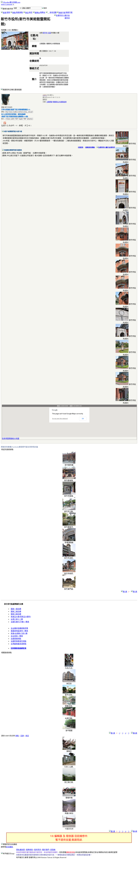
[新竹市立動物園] (69, 509)
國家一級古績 (16, 609)
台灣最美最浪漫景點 (18, 644)
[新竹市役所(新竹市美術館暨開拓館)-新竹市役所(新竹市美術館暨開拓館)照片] (122, 144)
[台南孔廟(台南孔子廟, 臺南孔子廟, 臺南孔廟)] (69, 716)
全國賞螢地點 (16, 639)
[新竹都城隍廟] (69, 478)
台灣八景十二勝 (17, 619)
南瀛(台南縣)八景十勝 (19, 633)
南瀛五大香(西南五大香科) (21, 617)
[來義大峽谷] (69, 811)
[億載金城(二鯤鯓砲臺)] (69, 704)
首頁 (8, 12)
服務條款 (29, 850)
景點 (17, 736)
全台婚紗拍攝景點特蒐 (19, 628)
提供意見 (37, 850)
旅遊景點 (19, 12)
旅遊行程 (69, 12)
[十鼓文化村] (69, 827)
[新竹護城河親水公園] (69, 525)
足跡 (22, 736)
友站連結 (9, 847)
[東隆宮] (69, 749)
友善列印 (112, 147)
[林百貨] (69, 681)
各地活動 (53, 12)
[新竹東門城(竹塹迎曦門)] (69, 587)
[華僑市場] (69, 796)
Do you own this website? (60, 418)
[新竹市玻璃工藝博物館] (69, 494)
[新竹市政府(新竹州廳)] (69, 571)
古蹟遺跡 (49, 102)
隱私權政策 (20, 850)
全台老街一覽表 (17, 636)
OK (83, 418)
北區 (49, 33)
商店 (30, 12)
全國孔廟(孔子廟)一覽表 (20, 622)
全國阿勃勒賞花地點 (18, 641)
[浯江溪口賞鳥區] (69, 780)
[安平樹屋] (69, 728)
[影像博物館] (69, 540)
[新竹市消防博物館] (69, 556)
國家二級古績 (16, 611)
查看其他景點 (90, 147)
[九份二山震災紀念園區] (69, 765)
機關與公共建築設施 (60, 102)
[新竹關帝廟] (69, 463)
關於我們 (45, 850)
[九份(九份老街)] (69, 666)
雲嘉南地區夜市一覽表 (19, 631)
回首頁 (80, 147)
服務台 (42, 12)
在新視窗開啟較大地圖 (10, 438)
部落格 (52, 850)
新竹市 (45, 33)
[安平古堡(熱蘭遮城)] (69, 693)
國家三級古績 (16, 614)
